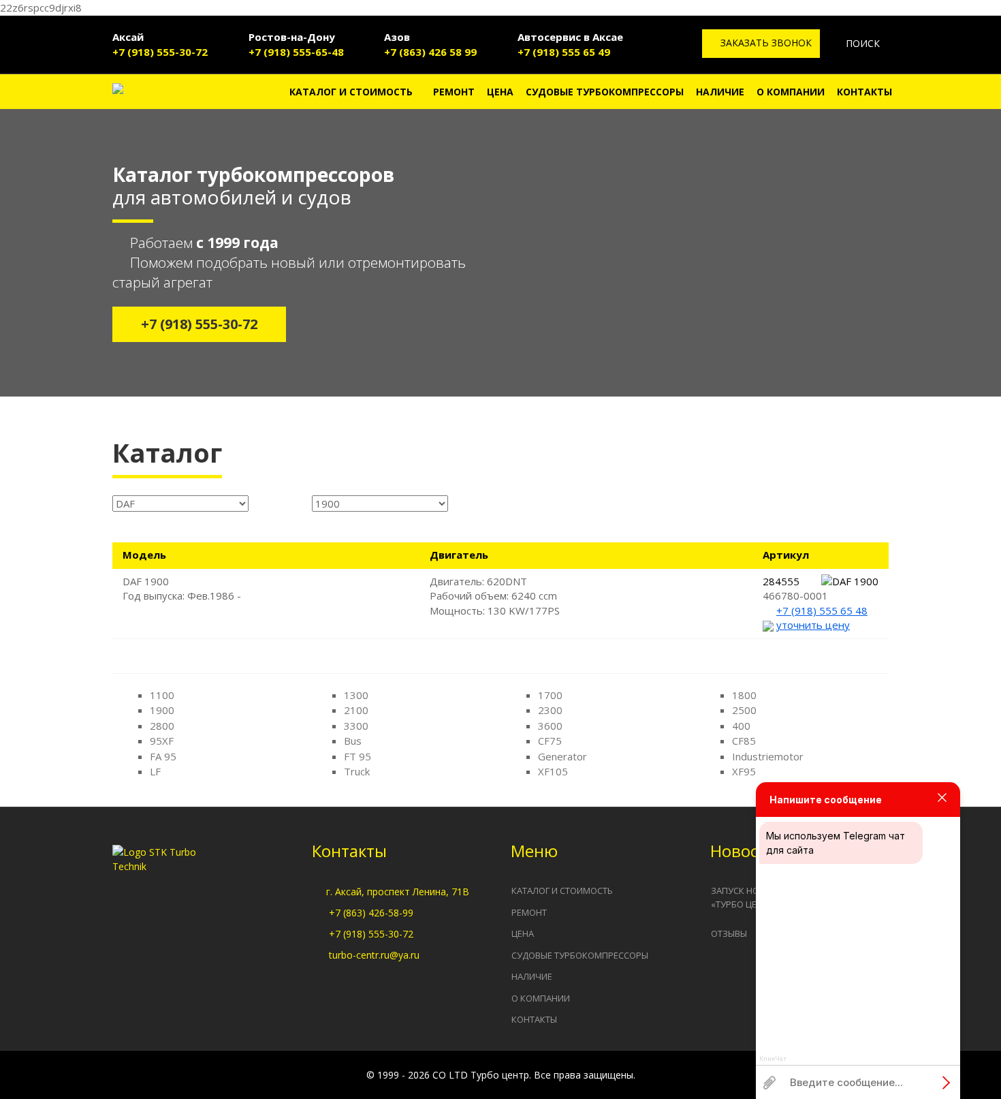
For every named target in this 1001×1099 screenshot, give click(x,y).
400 (741, 725)
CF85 (744, 740)
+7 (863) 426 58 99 (430, 52)
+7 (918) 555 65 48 (822, 610)
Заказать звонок (765, 42)
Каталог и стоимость (351, 91)
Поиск (861, 43)
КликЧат (772, 1058)
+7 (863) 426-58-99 (371, 912)
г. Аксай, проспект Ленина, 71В (397, 891)
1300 (356, 695)
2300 (550, 710)
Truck (357, 771)
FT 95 (357, 756)
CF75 (550, 740)
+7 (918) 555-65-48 (296, 52)
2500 (744, 710)
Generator (562, 756)
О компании (791, 91)
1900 (162, 710)
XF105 (553, 771)
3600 (550, 725)
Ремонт (454, 91)
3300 (356, 725)
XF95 (744, 771)
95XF (162, 740)
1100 (162, 695)
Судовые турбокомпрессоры (605, 91)
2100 (356, 710)
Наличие (720, 91)
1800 (744, 695)
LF (155, 771)
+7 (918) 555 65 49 (564, 52)
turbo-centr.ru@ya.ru (374, 954)
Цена (500, 91)
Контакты (864, 91)
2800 (162, 725)
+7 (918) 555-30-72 (160, 52)
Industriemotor (768, 756)
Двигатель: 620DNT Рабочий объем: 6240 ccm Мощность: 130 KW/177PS (495, 595)
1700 (550, 695)
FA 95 (163, 756)
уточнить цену (813, 625)
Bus (353, 740)
